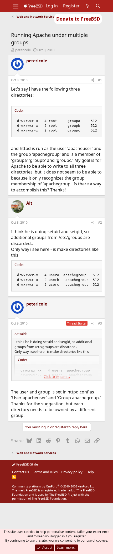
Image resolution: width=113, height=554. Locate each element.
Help (90, 472)
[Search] (98, 6)
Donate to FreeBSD (78, 19)
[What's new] (87, 6)
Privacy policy (72, 472)
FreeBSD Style (27, 464)
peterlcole (23, 50)
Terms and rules (45, 472)
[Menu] (15, 6)
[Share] (92, 80)
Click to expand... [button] (57, 376)
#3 (100, 323)
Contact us (20, 472)
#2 (100, 222)
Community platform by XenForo (53, 486)
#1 (100, 80)
